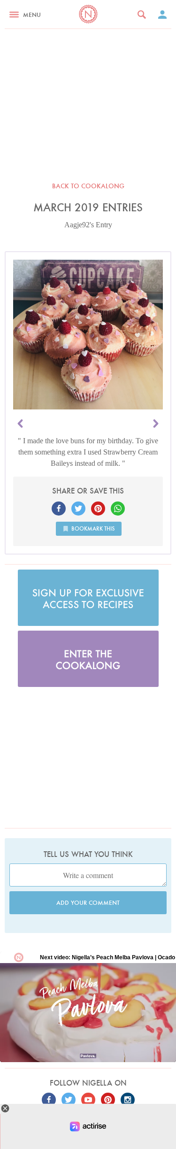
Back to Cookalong (88, 186)
